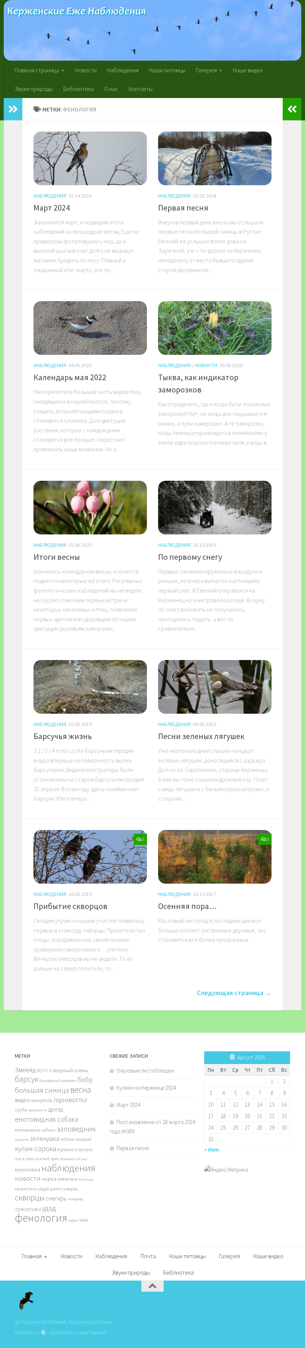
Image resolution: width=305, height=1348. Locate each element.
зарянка (22, 1139)
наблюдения (68, 1168)
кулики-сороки (75, 1149)
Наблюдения (123, 70)
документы (38, 1110)
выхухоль (42, 1100)
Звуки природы (34, 88)
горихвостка (70, 1100)
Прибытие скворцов (70, 906)
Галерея (206, 70)
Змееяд (25, 1070)
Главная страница (37, 70)
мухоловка (27, 1169)
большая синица (42, 1090)
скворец (70, 1188)
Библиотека (78, 88)
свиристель (26, 1188)
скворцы (30, 1197)
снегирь (56, 1198)
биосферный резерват (58, 1080)
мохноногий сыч (73, 1158)
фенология (41, 1218)
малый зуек (47, 1158)
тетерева (75, 1199)
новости (28, 1178)
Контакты (140, 88)
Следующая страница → (234, 992)
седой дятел (49, 1188)
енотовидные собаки (35, 1130)
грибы (21, 1109)
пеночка (67, 1178)
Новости (86, 70)
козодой (84, 1139)
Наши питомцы (167, 70)
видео (22, 1100)
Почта (148, 1256)
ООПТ (42, 1070)
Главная (32, 1256)
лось (30, 1158)
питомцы (86, 1179)
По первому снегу (190, 557)
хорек (73, 1220)
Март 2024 (51, 207)
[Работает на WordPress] (43, 1332)
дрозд (55, 1109)
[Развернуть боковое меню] (13, 109)
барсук (26, 1079)
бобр (85, 1079)
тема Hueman (92, 1332)
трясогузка (28, 1209)
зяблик (67, 1139)
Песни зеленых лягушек (201, 736)
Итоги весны (56, 557)
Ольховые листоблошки (145, 1070)
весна (80, 1089)
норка (49, 1178)
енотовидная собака (46, 1119)
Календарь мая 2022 (69, 377)
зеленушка (44, 1138)
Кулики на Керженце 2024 (146, 1087)
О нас (111, 88)
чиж (83, 1219)
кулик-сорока (35, 1148)
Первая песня (183, 207)
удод (49, 1208)
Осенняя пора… (187, 906)
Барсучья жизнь (62, 736)
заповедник (76, 1129)
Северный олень (68, 1070)
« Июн (211, 1149)
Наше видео (248, 70)
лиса (20, 1158)
